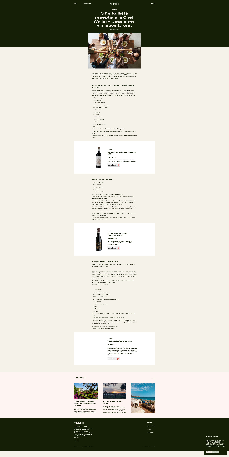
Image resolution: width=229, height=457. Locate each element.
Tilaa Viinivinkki (151, 426)
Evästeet (153, 446)
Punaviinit (110, 149)
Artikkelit (114, 9)
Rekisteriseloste (146, 446)
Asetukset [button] (209, 451)
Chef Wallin (104, 76)
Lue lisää (223, 446)
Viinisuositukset (87, 3)
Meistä (153, 3)
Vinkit (75, 3)
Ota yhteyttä (150, 432)
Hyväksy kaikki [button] (215, 451)
